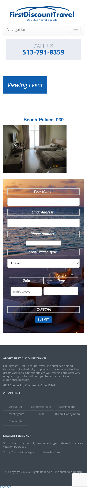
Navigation (16, 29)
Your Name (43, 191)
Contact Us (15, 421)
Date (26, 280)
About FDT (15, 407)
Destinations (67, 407)
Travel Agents (15, 414)
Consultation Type (43, 251)
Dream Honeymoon (67, 414)
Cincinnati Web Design (68, 472)
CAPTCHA (44, 309)
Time (61, 280)
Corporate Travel (41, 407)
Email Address (43, 212)
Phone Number (43, 233)
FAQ (41, 414)
